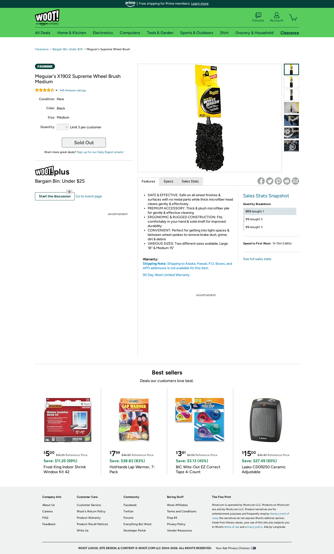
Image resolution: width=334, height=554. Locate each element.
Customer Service (89, 505)
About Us (48, 505)
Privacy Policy (176, 524)
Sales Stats (190, 181)
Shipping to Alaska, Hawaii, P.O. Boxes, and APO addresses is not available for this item (187, 266)
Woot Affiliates (177, 505)
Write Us (83, 530)
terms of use (231, 527)
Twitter (128, 511)
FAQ (45, 517)
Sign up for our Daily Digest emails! (100, 152)
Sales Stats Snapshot (266, 196)
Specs (168, 181)
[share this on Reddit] (286, 181)
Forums (258, 20)
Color (50, 108)
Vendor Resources (179, 530)
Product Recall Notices (92, 524)
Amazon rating (72, 90)
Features (148, 181)
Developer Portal (134, 530)
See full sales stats (257, 259)
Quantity (47, 127)
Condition (47, 99)
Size (51, 117)
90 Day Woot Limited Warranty (166, 275)
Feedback (49, 524)
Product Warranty (88, 517)
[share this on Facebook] (261, 181)
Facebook (130, 505)
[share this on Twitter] (269, 181)
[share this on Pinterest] (278, 181)
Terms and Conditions (181, 511)
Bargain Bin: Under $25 (68, 49)
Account (276, 20)
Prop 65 (172, 517)
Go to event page (89, 196)
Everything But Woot (137, 524)
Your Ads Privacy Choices (233, 548)
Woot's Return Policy (91, 511)
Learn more (200, 3)
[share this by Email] (295, 181)
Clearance (42, 49)
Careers (47, 511)
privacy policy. (254, 527)
